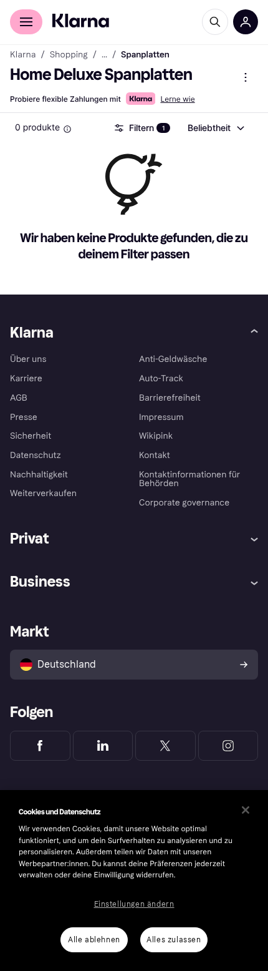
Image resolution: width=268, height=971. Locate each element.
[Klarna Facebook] (40, 746)
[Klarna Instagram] (228, 746)
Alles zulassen (173, 939)
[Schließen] (245, 810)
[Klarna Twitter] (165, 746)
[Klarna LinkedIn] (103, 746)
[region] (134, 880)
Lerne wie (177, 99)
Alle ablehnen (94, 939)
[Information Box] (67, 129)
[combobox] (215, 128)
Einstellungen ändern (134, 904)
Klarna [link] (23, 55)
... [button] (104, 55)
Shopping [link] (69, 55)
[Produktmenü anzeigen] (245, 77)
